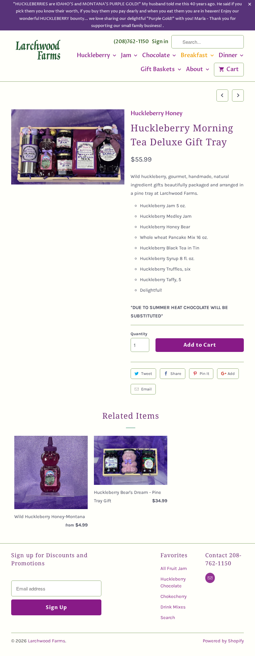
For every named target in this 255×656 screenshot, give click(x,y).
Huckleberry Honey (157, 113)
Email (146, 389)
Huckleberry (94, 55)
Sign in (160, 41)
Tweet (146, 373)
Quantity (139, 333)
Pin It (204, 373)
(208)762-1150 (131, 41)
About (195, 69)
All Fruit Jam (173, 568)
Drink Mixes (173, 607)
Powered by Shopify (223, 641)
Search (167, 617)
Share (175, 373)
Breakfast (195, 55)
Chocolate (156, 55)
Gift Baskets (158, 69)
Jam (126, 55)
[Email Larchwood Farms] (210, 578)
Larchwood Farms (46, 641)
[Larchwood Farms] (38, 51)
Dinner (229, 55)
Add (231, 373)
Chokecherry (173, 596)
